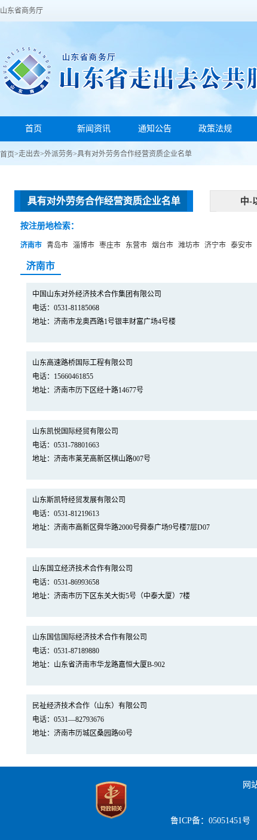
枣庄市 (110, 245)
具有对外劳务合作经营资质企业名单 (134, 154)
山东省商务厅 (21, 11)
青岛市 (57, 245)
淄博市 (83, 245)
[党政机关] (111, 821)
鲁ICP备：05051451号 (210, 820)
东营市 (136, 245)
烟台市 (162, 245)
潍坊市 (189, 245)
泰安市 (241, 245)
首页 (7, 154)
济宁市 (215, 245)
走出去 (29, 154)
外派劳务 (58, 154)
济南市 (31, 245)
